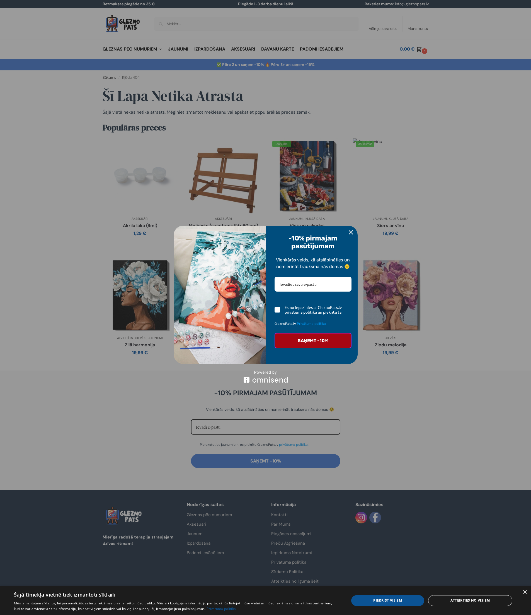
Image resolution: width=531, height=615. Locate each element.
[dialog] (265, 600)
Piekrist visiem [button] (387, 600)
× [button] (525, 592)
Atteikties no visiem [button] (470, 600)
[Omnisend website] (266, 376)
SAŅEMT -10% (313, 340)
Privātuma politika (311, 324)
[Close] (351, 232)
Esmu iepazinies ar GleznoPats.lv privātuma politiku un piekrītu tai (314, 309)
